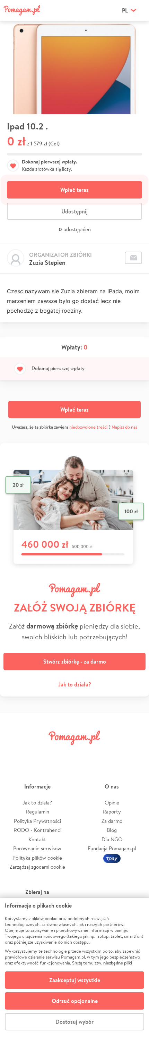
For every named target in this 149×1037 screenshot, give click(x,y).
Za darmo (112, 821)
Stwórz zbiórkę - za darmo (74, 661)
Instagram (63, 753)
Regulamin (37, 811)
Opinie (112, 802)
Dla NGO (112, 839)
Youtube (134, 753)
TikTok (110, 753)
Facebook (15, 753)
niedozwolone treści (88, 427)
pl (125, 10)
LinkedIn (86, 753)
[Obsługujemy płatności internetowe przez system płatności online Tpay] (112, 857)
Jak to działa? (74, 684)
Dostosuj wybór (74, 1022)
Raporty (112, 811)
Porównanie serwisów (37, 848)
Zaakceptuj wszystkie (74, 980)
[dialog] (74, 967)
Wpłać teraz (74, 190)
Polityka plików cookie (37, 857)
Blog (112, 830)
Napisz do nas (124, 427)
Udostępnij (74, 211)
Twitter (39, 753)
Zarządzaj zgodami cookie (37, 866)
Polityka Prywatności (37, 821)
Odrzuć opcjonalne (75, 1001)
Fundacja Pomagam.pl (112, 848)
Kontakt (37, 839)
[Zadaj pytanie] (133, 258)
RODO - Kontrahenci (37, 830)
